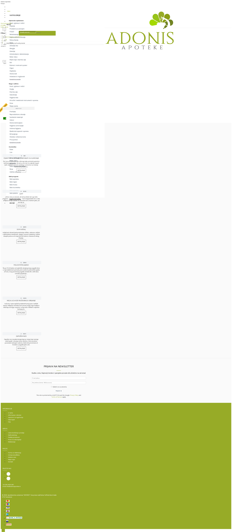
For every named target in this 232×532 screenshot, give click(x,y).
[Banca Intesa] (14, 518)
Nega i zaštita (13, 84)
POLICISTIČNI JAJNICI (21, 265)
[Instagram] (8, 474)
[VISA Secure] (7, 521)
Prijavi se (59, 391)
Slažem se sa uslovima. (60, 387)
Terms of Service (56, 397)
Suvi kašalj (21, 229)
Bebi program (13, 176)
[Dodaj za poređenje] (8, 115)
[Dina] (8, 511)
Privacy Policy (74, 395)
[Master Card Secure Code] (8, 524)
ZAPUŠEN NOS (21, 336)
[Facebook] (8, 478)
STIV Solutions (7, 497)
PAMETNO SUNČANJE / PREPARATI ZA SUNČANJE (21, 158)
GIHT (21, 194)
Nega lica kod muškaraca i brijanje (21, 301)
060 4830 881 (9, 484)
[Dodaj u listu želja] (2, 115)
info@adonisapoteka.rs (13, 486)
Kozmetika (12, 147)
